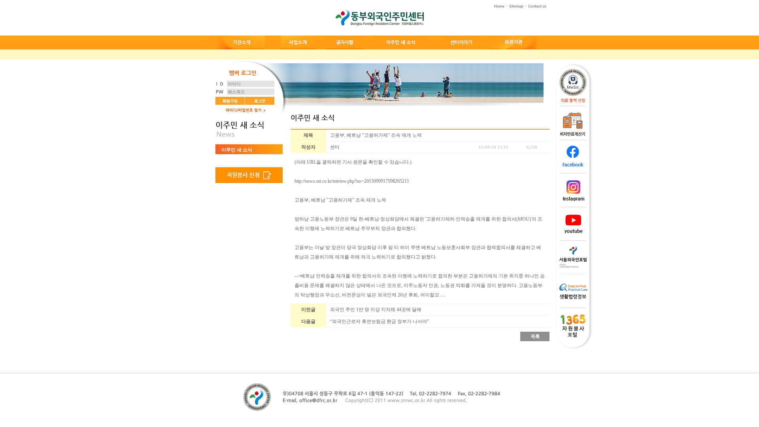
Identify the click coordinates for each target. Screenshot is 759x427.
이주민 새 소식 (236, 150)
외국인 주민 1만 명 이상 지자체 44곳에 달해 (375, 309)
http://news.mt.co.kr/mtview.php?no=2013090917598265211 (352, 181)
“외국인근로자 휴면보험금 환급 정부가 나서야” (379, 321)
